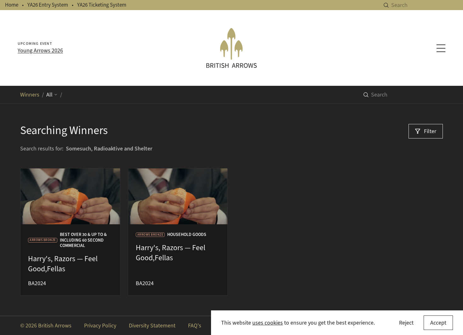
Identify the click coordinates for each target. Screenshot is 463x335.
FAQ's (194, 325)
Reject (406, 322)
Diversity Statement (152, 325)
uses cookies (267, 322)
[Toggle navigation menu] (441, 48)
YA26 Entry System (47, 5)
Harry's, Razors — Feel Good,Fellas (63, 264)
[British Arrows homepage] (232, 48)
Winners (29, 94)
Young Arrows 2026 (40, 50)
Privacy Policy (100, 325)
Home (11, 5)
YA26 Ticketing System (101, 5)
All (49, 94)
